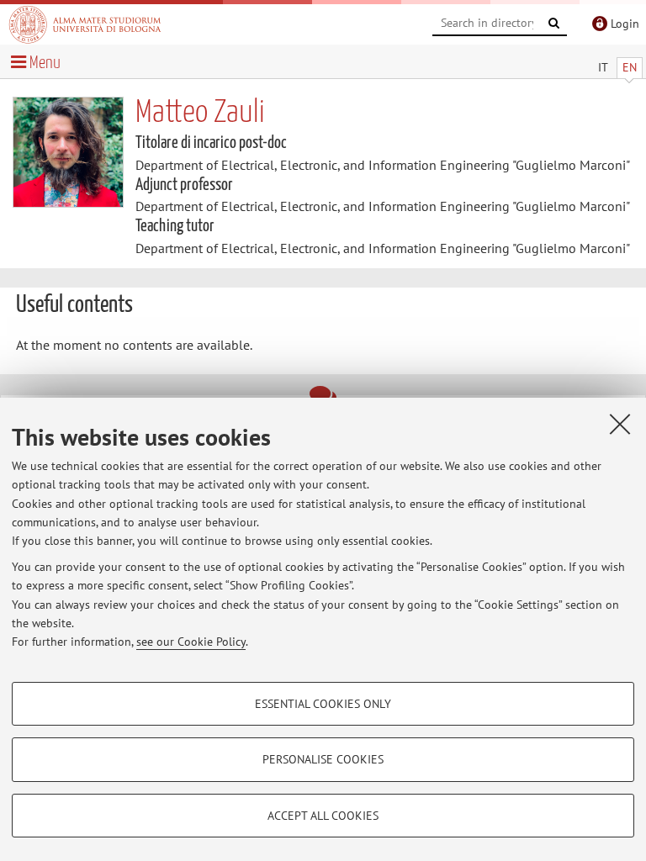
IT (603, 67)
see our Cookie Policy (191, 641)
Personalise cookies (323, 759)
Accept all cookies (323, 815)
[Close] (619, 423)
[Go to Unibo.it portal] (85, 24)
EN (629, 67)
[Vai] (554, 23)
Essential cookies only (323, 703)
